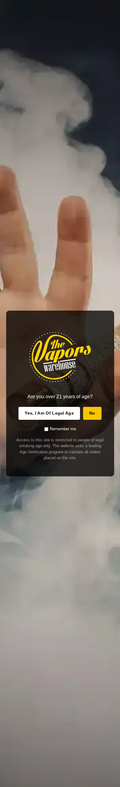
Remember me (63, 429)
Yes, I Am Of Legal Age (49, 413)
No (92, 413)
